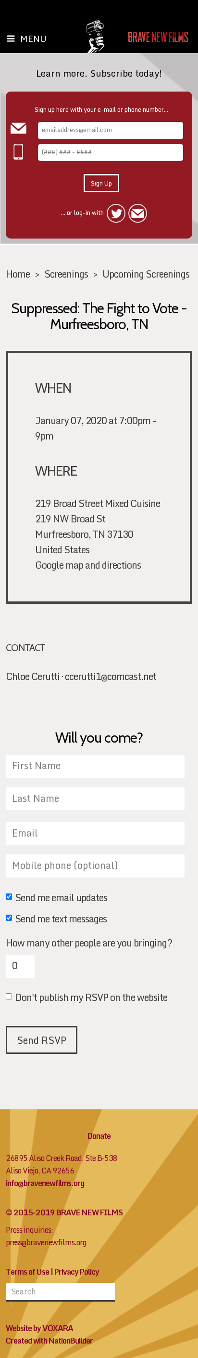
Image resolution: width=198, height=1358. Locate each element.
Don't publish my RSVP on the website (91, 998)
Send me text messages (61, 919)
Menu (33, 38)
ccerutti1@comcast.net (110, 676)
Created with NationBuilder (49, 1340)
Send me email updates (61, 898)
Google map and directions (88, 564)
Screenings (66, 273)
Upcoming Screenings (145, 273)
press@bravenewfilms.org (46, 1242)
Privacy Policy (76, 1271)
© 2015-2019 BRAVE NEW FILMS (64, 1212)
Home (18, 273)
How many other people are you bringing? (89, 943)
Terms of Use (27, 1271)
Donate (99, 1136)
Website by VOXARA (39, 1328)
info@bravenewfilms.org (45, 1183)
